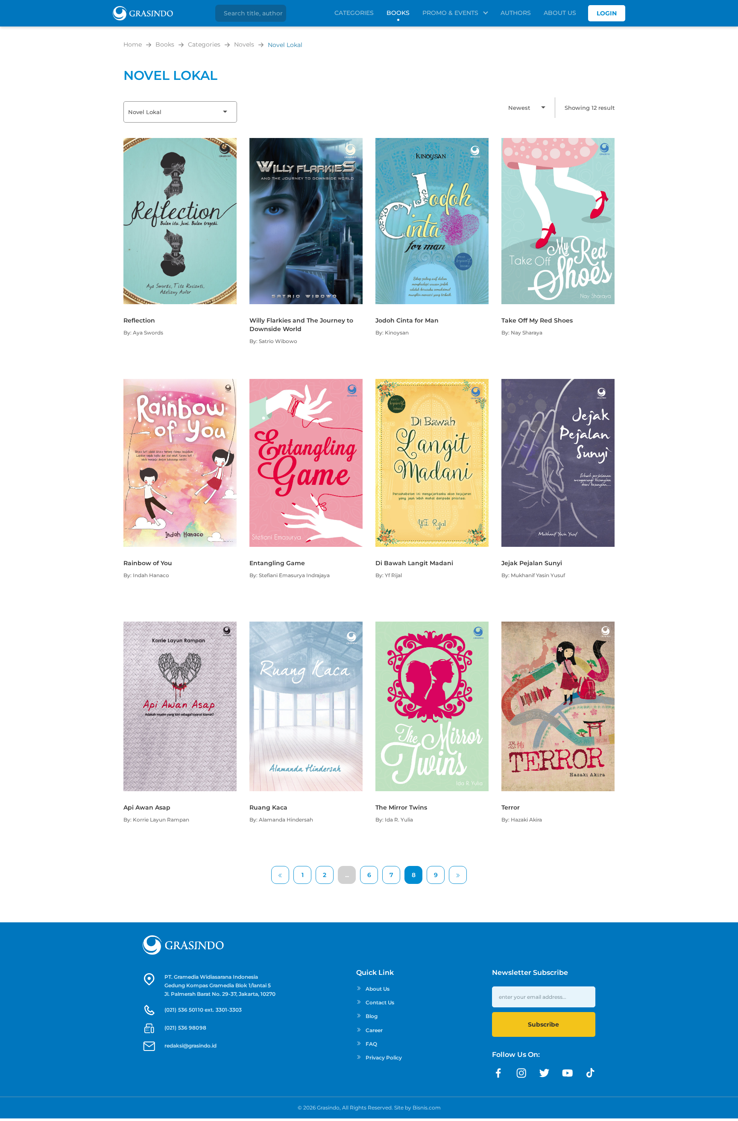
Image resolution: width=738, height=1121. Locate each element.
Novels (244, 44)
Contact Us (380, 1002)
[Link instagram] (521, 1073)
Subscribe (543, 1024)
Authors (516, 13)
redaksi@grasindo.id (190, 1045)
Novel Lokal (285, 45)
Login (607, 13)
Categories (354, 13)
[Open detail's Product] (180, 142)
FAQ (371, 1044)
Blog (372, 1016)
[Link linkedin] (590, 1073)
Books (398, 13)
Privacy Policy (384, 1057)
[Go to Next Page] (458, 875)
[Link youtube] (567, 1073)
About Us (560, 13)
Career (374, 1030)
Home (132, 44)
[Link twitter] (544, 1073)
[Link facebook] (498, 1073)
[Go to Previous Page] (280, 875)
